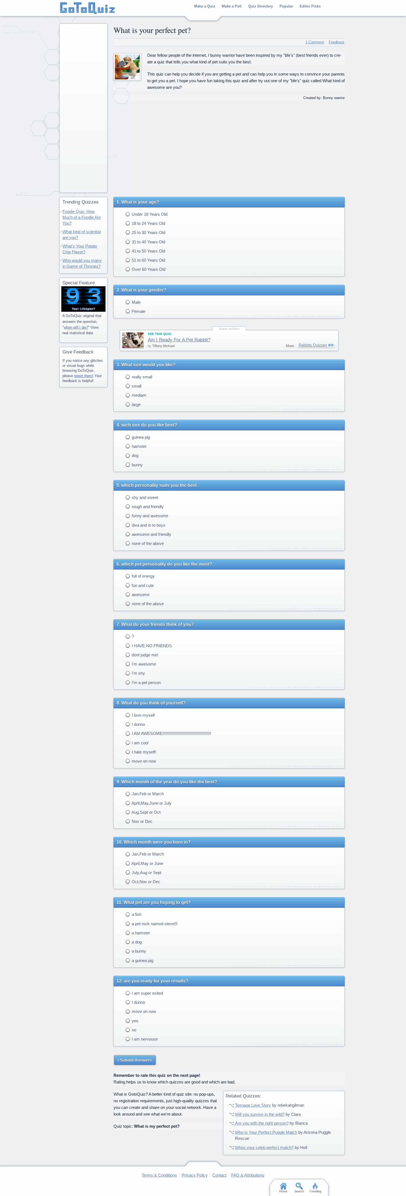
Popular (286, 6)
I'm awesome (143, 664)
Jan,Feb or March (147, 793)
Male (136, 302)
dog (134, 455)
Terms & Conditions (159, 1175)
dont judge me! (144, 654)
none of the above (147, 543)
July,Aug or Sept (146, 872)
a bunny (138, 951)
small (136, 386)
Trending (315, 1191)
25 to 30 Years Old (148, 232)
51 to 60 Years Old (148, 260)
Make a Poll (232, 6)
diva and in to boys (148, 525)
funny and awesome (149, 515)
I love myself (143, 715)
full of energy (143, 576)
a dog (136, 942)
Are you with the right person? (262, 1123)
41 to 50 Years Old (148, 251)
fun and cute (142, 585)
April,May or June (147, 863)
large (136, 404)
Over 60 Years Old (148, 269)
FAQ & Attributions (247, 1175)
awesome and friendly (151, 534)
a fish (136, 914)
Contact (219, 1175)
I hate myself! (143, 752)
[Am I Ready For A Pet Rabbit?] (133, 340)
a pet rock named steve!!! (154, 923)
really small (141, 377)
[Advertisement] (228, 147)
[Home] (87, 8)
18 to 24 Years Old (148, 223)
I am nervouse (144, 1039)
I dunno (138, 724)
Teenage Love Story (253, 1105)
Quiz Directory (260, 6)
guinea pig (140, 437)
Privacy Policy (195, 1175)
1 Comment (314, 42)
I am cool (139, 742)
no (133, 1030)
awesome (140, 594)
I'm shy (138, 673)
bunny (137, 464)
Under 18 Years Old (149, 214)
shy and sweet (144, 497)
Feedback (336, 42)
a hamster (140, 932)
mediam (138, 395)
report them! (83, 376)
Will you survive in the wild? (259, 1114)
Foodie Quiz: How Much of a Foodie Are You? (81, 217)
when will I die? (76, 327)
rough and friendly (147, 506)
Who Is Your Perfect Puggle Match (266, 1132)
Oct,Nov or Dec (145, 881)
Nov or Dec (141, 821)
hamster (139, 446)
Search (299, 1191)
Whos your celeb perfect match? (264, 1147)
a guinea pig (142, 960)
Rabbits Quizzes (313, 345)
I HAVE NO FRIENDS (151, 645)
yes (134, 1020)
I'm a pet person (146, 682)
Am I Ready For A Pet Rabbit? (179, 339)
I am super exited (147, 993)
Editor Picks (310, 6)
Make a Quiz (204, 6)
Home (283, 1191)
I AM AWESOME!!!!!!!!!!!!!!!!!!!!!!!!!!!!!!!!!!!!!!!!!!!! (171, 733)
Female (138, 311)
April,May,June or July (151, 803)
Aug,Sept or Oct (145, 812)
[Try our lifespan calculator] (83, 298)
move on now (143, 761)
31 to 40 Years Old (148, 242)
